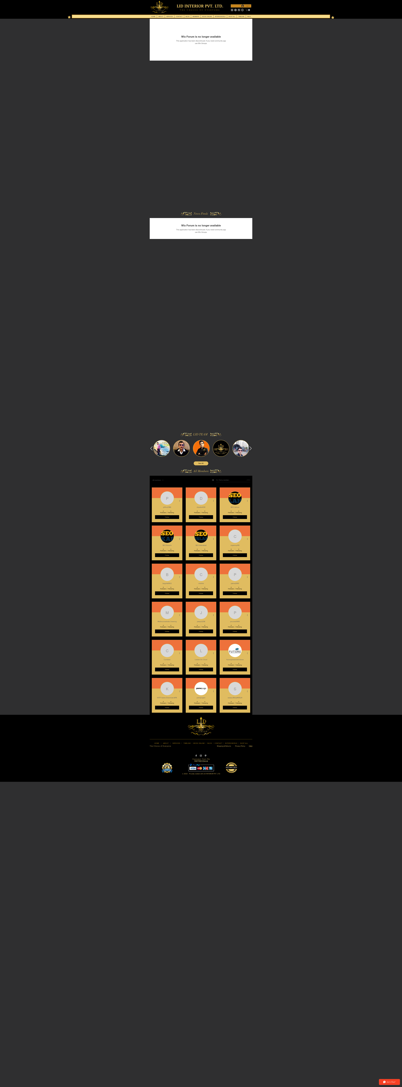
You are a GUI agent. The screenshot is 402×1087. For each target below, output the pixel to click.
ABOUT (166, 743)
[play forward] (250, 448)
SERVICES (176, 743)
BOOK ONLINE (199, 743)
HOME (156, 743)
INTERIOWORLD (231, 743)
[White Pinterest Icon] (205, 755)
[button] (248, 10)
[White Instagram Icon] (201, 755)
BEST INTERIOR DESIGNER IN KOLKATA (198, 749)
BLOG (209, 743)
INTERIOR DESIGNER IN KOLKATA (230, 749)
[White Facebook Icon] (196, 755)
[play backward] (151, 448)
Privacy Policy (240, 746)
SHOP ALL (244, 743)
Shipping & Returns (224, 746)
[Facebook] (239, 10)
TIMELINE (187, 743)
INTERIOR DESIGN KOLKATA (170, 749)
